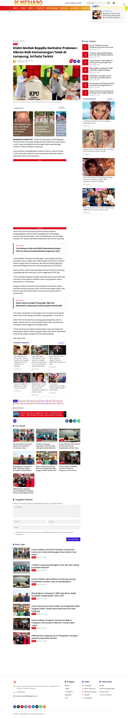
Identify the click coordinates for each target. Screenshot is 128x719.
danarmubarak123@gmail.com (27, 696)
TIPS (66, 698)
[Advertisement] (64, 24)
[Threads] (36, 706)
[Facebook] (67, 421)
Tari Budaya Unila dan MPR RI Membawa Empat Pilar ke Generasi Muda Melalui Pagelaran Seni (38, 249)
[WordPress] (25, 706)
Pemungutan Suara (30, 403)
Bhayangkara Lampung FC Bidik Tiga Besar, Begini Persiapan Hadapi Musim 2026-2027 (22, 468)
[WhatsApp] (78, 421)
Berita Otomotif (89, 689)
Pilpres (43, 403)
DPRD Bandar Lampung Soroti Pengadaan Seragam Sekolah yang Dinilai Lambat (23, 491)
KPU (51, 401)
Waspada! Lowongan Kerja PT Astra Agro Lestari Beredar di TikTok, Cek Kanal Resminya (101, 77)
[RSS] (44, 706)
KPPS (44, 401)
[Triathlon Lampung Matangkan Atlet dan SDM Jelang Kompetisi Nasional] (46, 435)
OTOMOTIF (69, 692)
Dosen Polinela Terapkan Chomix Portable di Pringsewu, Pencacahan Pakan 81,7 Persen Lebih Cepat (68, 468)
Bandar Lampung (90, 692)
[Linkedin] (33, 706)
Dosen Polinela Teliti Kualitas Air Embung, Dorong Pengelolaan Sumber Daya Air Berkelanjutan (69, 446)
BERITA (15, 44)
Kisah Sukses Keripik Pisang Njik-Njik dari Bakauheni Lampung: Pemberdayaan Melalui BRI (39, 304)
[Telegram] (74, 421)
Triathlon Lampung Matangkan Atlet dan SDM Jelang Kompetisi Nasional (45, 446)
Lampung (59, 401)
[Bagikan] (78, 61)
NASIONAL (68, 695)
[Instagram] (29, 706)
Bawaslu (23, 401)
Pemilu (18, 403)
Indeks (102, 686)
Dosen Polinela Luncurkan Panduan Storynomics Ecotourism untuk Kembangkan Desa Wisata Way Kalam (22, 446)
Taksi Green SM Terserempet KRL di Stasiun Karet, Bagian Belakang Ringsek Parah (102, 92)
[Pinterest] (22, 706)
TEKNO (67, 689)
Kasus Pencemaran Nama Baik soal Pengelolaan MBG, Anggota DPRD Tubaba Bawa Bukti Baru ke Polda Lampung (46, 468)
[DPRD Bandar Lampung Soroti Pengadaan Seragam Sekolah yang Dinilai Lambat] (23, 480)
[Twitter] (70, 421)
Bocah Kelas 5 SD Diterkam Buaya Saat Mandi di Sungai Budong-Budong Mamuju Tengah (102, 84)
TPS (62, 403)
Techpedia (88, 698)
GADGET (87, 695)
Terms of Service (106, 695)
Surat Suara (53, 403)
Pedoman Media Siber (107, 689)
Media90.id (21, 60)
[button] (108, 3)
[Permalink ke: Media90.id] (15, 61)
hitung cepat (34, 401)
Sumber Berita (19, 408)
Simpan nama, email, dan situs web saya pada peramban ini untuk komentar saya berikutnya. (44, 533)
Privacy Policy (104, 692)
